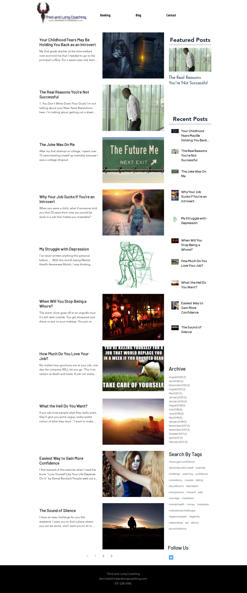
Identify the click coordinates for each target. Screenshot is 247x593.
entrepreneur (176, 492)
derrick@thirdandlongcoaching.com (123, 578)
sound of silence (177, 528)
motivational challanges (182, 510)
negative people (178, 516)
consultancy (175, 480)
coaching (187, 474)
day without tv (176, 486)
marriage (174, 498)
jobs (200, 492)
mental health (176, 504)
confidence (201, 474)
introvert (191, 492)
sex (187, 522)
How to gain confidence (182, 462)
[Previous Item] (175, 60)
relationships (176, 522)
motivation (203, 504)
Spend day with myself (181, 467)
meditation (188, 498)
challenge (174, 474)
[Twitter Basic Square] (171, 557)
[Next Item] (205, 60)
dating (199, 480)
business (200, 467)
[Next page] (111, 556)
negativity (194, 516)
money (191, 504)
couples (189, 480)
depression (192, 486)
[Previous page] (87, 556)
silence (195, 522)
